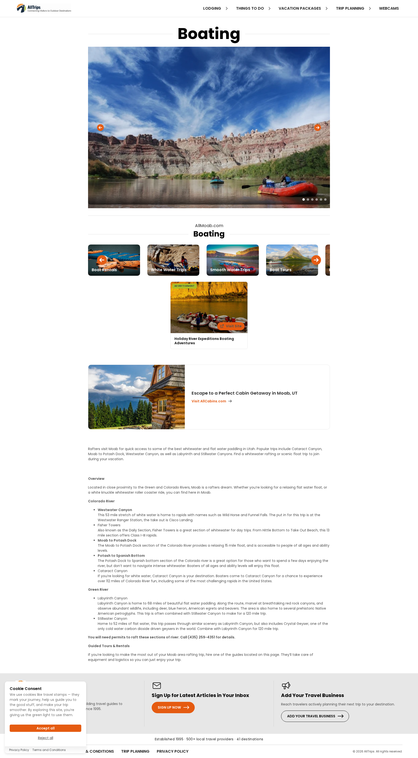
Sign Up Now (169, 707)
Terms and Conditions (49, 750)
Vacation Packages (300, 8)
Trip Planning (135, 751)
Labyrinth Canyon (112, 598)
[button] (100, 127)
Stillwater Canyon (112, 618)
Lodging (212, 8)
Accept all (46, 728)
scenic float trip (294, 454)
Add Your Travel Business (311, 716)
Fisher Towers (109, 525)
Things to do (250, 8)
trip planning (350, 8)
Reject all (45, 737)
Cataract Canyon (112, 570)
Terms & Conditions (93, 751)
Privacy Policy (172, 751)
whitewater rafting (260, 454)
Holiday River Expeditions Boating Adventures (204, 341)
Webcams (389, 8)
